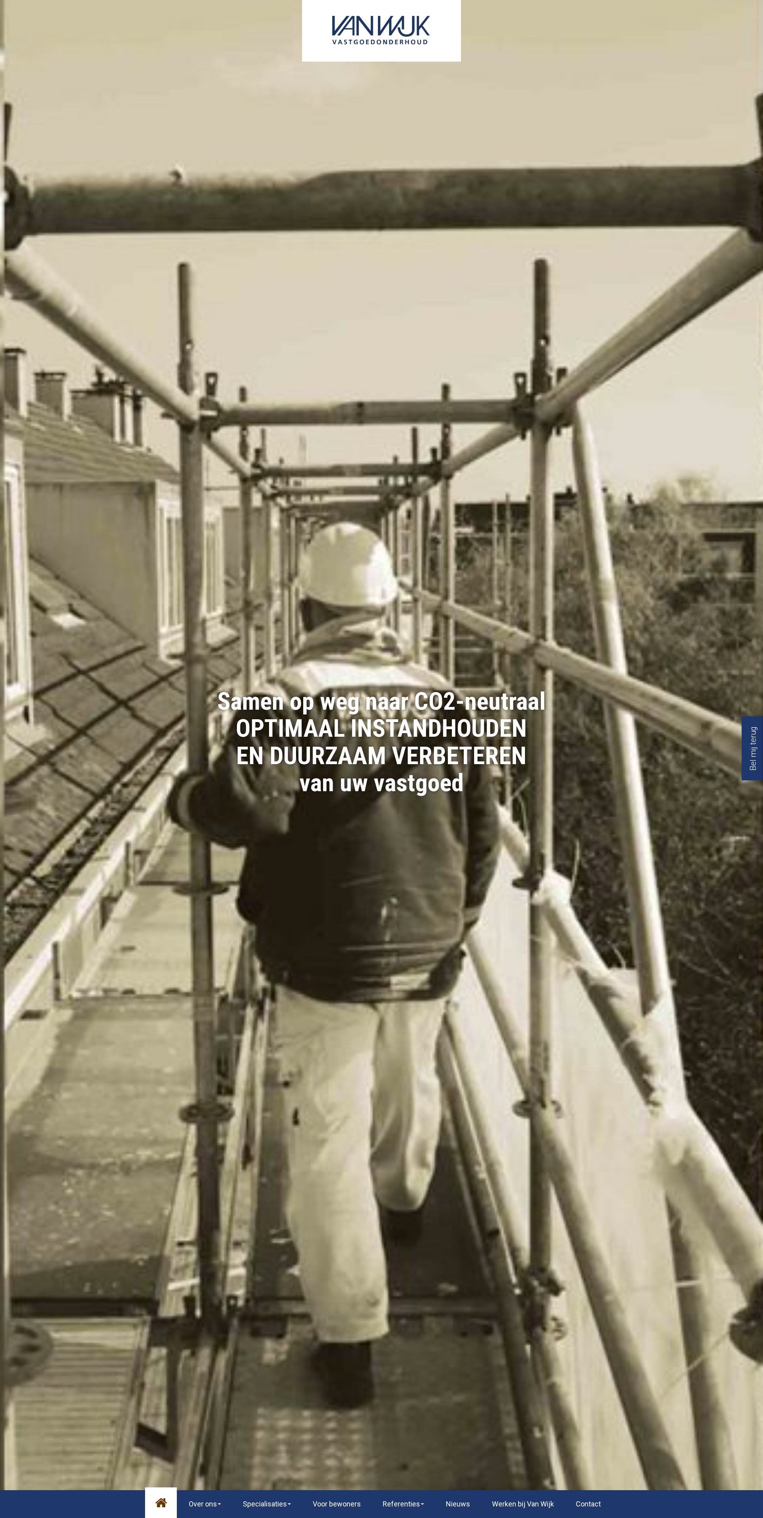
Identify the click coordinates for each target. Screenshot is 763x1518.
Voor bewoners (337, 1504)
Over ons (203, 1504)
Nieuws (458, 1504)
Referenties (401, 1504)
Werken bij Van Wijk (523, 1504)
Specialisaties (265, 1504)
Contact (588, 1504)
